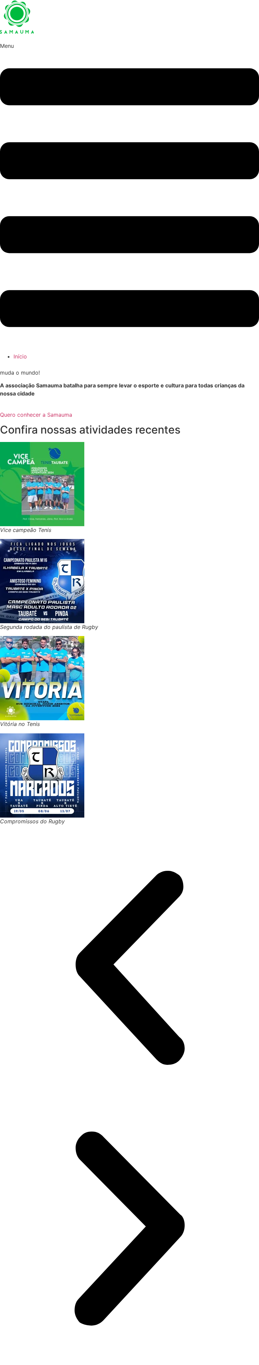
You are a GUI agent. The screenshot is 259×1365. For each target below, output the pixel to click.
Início (20, 356)
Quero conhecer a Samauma (36, 414)
